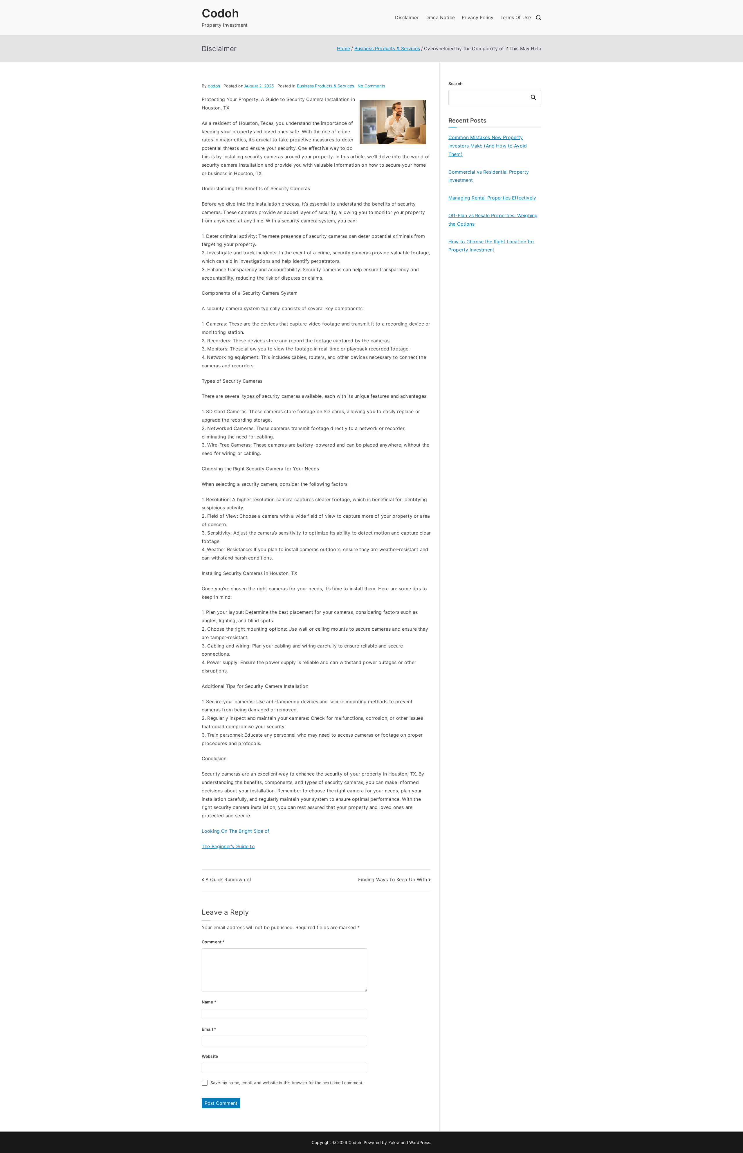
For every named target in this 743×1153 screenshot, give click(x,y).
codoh (214, 85)
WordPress (419, 1142)
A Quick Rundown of (228, 879)
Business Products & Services (325, 85)
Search (455, 83)
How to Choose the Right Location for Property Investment (491, 246)
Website (210, 1056)
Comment (213, 941)
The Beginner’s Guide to (228, 846)
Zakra (394, 1142)
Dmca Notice (440, 17)
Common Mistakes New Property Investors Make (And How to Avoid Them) (487, 145)
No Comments (371, 85)
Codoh (220, 13)
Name (209, 1001)
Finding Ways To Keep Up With (392, 879)
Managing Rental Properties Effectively (492, 198)
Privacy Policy (477, 17)
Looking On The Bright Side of (236, 831)
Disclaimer (407, 17)
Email (209, 1029)
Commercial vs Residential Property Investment (488, 176)
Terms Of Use (515, 17)
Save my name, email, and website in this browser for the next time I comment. (286, 1082)
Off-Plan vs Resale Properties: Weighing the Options (493, 220)
